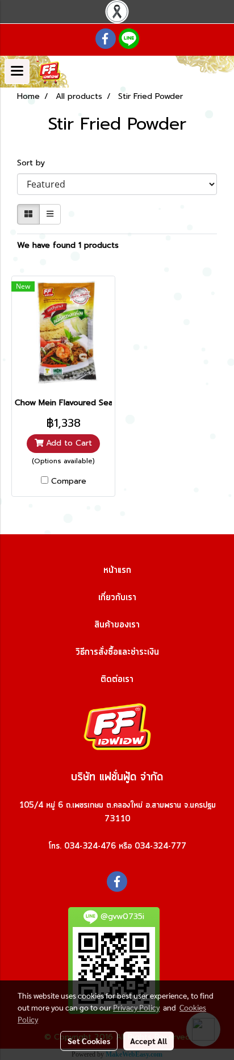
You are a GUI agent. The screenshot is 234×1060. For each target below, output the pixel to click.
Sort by (35, 163)
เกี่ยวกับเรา (117, 597)
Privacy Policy (136, 1007)
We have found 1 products (68, 245)
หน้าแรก (117, 570)
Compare (68, 481)
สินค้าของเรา (117, 624)
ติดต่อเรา (117, 679)
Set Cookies (89, 1041)
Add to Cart (67, 443)
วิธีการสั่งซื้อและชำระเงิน (117, 652)
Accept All (148, 1041)
